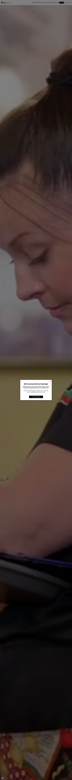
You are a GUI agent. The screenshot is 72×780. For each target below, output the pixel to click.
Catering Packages (36, 397)
